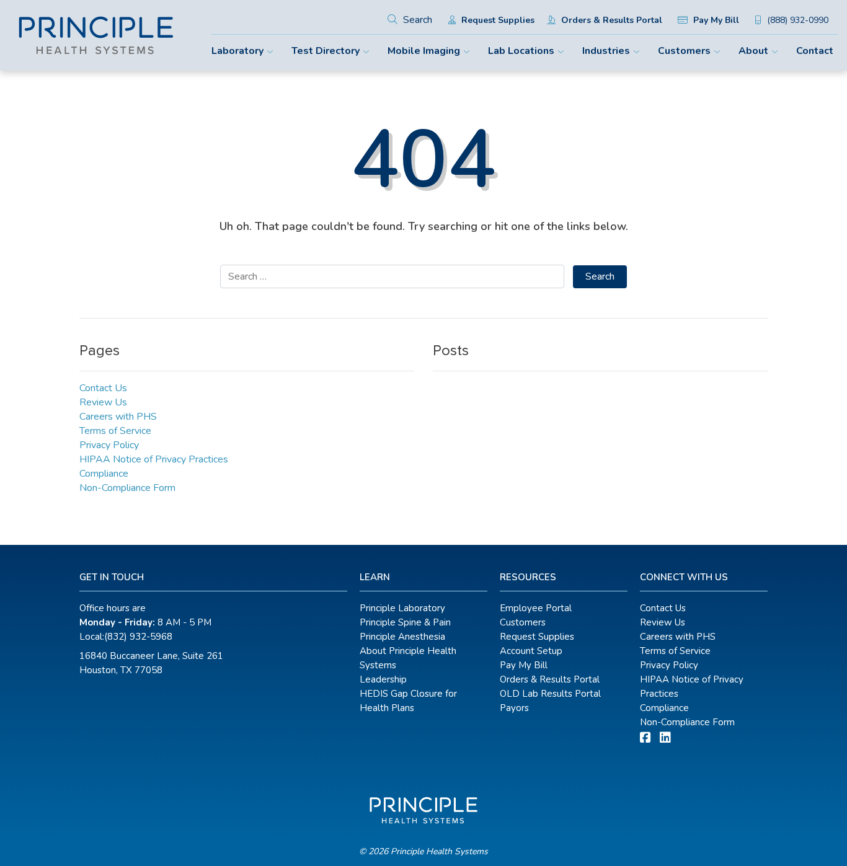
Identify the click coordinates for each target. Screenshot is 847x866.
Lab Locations (521, 51)
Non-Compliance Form (127, 488)
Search (416, 20)
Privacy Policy (109, 445)
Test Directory (325, 51)
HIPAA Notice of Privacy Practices (153, 459)
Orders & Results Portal (610, 20)
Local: (125, 636)
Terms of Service (115, 431)
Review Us (103, 402)
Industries (606, 51)
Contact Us (103, 388)
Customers (684, 51)
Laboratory (237, 51)
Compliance (103, 473)
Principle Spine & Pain (405, 622)
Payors (514, 708)
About (753, 51)
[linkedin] (665, 738)
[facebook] (645, 738)
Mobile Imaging (424, 51)
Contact (814, 51)
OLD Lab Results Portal (550, 693)
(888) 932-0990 (796, 20)
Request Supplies (496, 20)
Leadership (383, 679)
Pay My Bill (715, 20)
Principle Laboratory (402, 608)
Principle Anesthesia (402, 636)
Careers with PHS (118, 416)
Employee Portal (536, 608)
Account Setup (531, 651)
